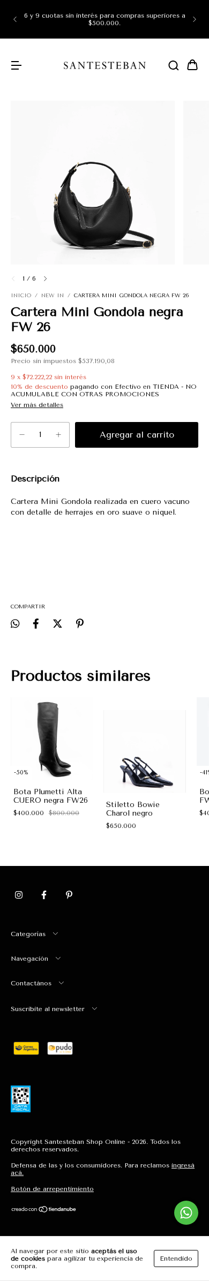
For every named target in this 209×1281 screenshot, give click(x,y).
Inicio (21, 295)
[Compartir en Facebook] (36, 623)
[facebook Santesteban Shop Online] (44, 895)
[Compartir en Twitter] (58, 623)
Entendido (176, 1258)
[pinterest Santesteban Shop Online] (69, 895)
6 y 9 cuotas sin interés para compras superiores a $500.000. (104, 19)
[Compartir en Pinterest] (80, 623)
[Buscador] (173, 66)
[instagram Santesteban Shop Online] (19, 895)
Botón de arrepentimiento (52, 1189)
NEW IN (52, 295)
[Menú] (16, 66)
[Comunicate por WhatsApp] (186, 1213)
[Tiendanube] (44, 1211)
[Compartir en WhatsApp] (15, 624)
